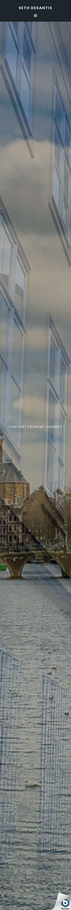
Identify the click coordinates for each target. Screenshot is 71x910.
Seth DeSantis (35, 8)
